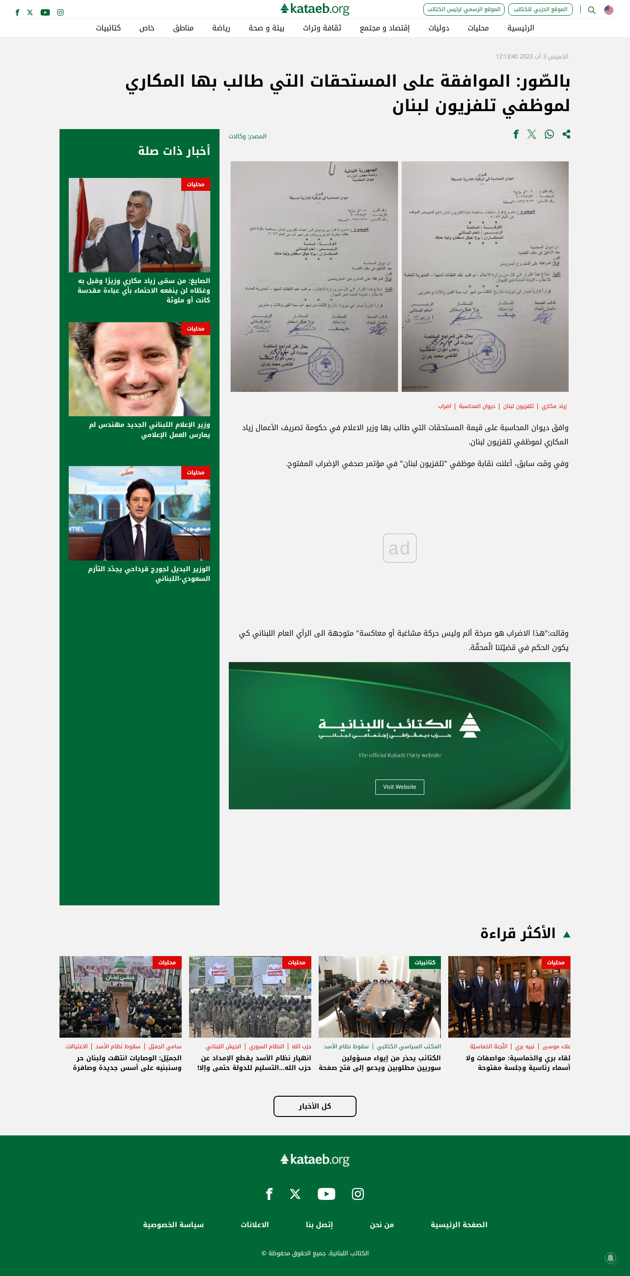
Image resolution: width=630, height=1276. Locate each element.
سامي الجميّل (165, 1046)
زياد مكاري (554, 406)
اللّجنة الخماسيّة (488, 1046)
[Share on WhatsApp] (549, 136)
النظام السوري (266, 1046)
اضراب (444, 406)
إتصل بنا (319, 1225)
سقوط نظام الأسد (346, 1046)
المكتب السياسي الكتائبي (409, 1046)
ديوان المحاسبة (477, 406)
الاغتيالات (76, 1046)
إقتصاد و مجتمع (385, 28)
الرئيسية (521, 28)
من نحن (382, 1225)
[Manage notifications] (610, 1258)
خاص (147, 28)
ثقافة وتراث (322, 28)
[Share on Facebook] (516, 136)
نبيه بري (525, 1046)
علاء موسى (556, 1046)
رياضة (221, 28)
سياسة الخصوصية (173, 1225)
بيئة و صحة (267, 28)
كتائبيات (108, 28)
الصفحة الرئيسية (459, 1225)
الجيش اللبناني (223, 1046)
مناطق (183, 28)
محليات (478, 28)
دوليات (438, 28)
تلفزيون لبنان (518, 406)
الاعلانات (255, 1225)
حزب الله (301, 1046)
